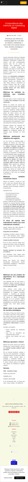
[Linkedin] (14, 412)
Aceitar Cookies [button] (19, 477)
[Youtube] (18, 412)
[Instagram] (9, 412)
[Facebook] (12, 412)
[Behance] (16, 412)
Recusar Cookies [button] (8, 477)
